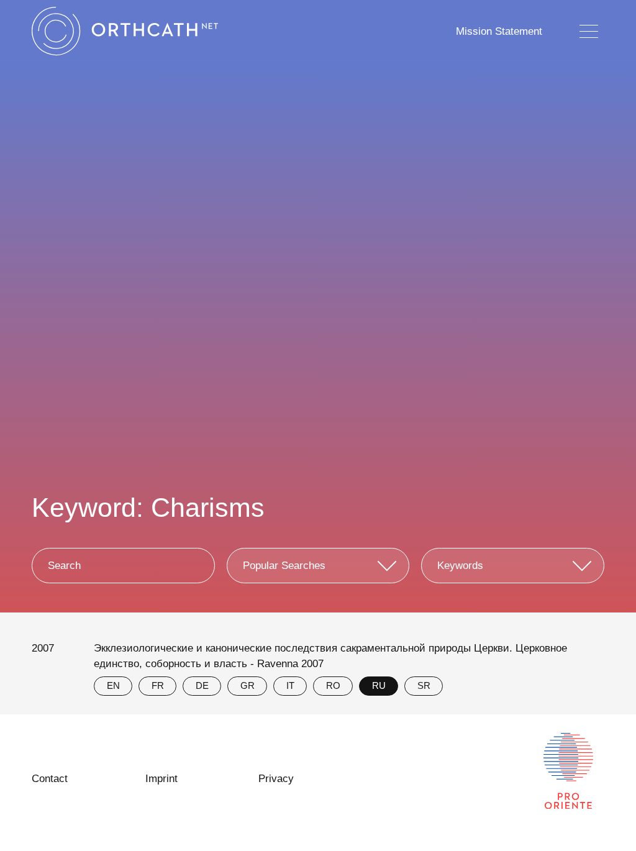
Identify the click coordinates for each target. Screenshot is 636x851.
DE (202, 685)
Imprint (161, 779)
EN (113, 685)
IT (290, 685)
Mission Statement (499, 31)
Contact (50, 779)
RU (379, 685)
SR (423, 685)
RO (333, 685)
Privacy (276, 779)
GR (247, 685)
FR (158, 685)
